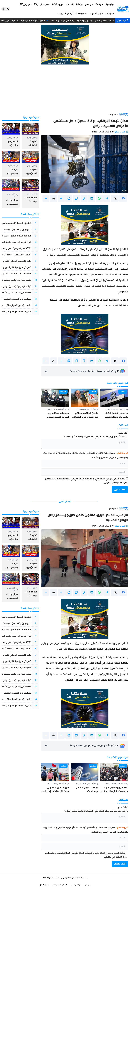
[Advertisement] (65, 88)
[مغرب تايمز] (123, 9)
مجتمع (112, 508)
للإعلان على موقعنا (60, 885)
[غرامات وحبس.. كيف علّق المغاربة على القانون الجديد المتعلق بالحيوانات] (11, 164)
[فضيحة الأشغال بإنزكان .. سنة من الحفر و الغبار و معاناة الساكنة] (30, 136)
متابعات (112, 114)
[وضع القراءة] (84, 198)
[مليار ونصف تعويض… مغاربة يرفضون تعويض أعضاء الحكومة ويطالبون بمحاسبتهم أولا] (11, 193)
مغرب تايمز (120, 131)
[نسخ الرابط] (76, 198)
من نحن (88, 885)
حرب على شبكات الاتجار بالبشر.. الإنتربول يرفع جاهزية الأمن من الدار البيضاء (89, 20)
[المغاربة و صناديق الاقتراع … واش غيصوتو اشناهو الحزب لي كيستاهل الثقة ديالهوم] (11, 136)
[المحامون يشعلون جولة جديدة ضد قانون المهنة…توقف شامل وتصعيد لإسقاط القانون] (114, 778)
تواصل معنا (76, 885)
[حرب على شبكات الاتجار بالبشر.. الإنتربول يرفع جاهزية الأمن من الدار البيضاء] (114, 404)
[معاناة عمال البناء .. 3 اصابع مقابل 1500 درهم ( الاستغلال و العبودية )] (30, 193)
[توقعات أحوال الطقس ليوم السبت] (84, 778)
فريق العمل (44, 885)
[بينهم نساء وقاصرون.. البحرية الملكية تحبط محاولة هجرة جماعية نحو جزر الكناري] (55, 404)
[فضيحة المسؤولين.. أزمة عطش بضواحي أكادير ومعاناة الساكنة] (30, 164)
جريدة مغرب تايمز (56, 878)
